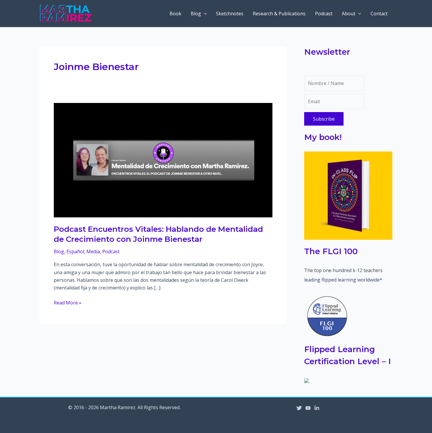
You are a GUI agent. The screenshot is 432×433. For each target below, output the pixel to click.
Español (75, 251)
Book (175, 13)
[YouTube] (308, 408)
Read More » (67, 303)
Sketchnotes (229, 13)
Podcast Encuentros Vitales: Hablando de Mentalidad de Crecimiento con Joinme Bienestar (158, 234)
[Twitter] (299, 408)
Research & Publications (279, 13)
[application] (204, 13)
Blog (196, 13)
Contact (379, 13)
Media (93, 251)
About (348, 13)
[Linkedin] (316, 408)
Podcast (323, 13)
